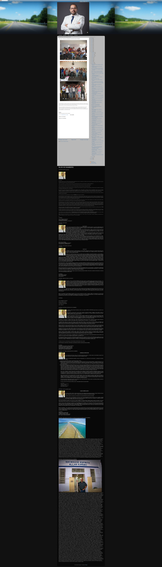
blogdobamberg (93, 162)
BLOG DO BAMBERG (66, 167)
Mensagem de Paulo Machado (96, 104)
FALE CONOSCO (70, 35)
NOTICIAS (60, 35)
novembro (93, 53)
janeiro (93, 156)
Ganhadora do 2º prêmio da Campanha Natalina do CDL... (97, 66)
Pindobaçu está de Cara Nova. (96, 105)
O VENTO (93, 108)
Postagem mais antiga (84, 139)
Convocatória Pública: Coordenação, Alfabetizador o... (96, 139)
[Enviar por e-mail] (70, 114)
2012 (92, 159)
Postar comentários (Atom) (64, 141)
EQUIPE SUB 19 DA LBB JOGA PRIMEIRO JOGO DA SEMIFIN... (97, 116)
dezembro (93, 52)
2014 (92, 51)
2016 (92, 49)
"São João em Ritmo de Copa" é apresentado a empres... (96, 75)
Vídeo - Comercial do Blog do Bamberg (97, 146)
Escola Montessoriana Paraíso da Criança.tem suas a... (96, 124)
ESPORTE (64, 35)
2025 (92, 39)
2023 (92, 41)
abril (92, 61)
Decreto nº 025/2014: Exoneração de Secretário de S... (96, 153)
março (93, 62)
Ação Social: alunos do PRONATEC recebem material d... (96, 133)
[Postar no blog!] (71, 114)
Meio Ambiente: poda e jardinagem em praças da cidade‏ (97, 149)
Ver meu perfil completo (93, 163)
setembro (93, 55)
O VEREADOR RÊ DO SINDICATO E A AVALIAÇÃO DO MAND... (97, 147)
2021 (92, 43)
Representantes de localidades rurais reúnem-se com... (96, 134)
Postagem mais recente (63, 139)
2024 (92, 40)
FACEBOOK (76, 35)
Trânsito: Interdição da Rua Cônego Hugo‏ (97, 81)
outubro (93, 54)
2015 (92, 50)
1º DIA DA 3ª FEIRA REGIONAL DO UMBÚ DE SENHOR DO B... (97, 92)
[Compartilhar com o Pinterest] (73, 114)
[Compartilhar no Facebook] (72, 114)
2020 (92, 44)
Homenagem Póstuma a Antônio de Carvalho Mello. (96, 93)
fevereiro (93, 63)
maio (92, 60)
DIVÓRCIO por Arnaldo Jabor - (96, 78)
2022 (92, 42)
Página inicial (73, 139)
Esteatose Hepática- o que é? (95, 136)
